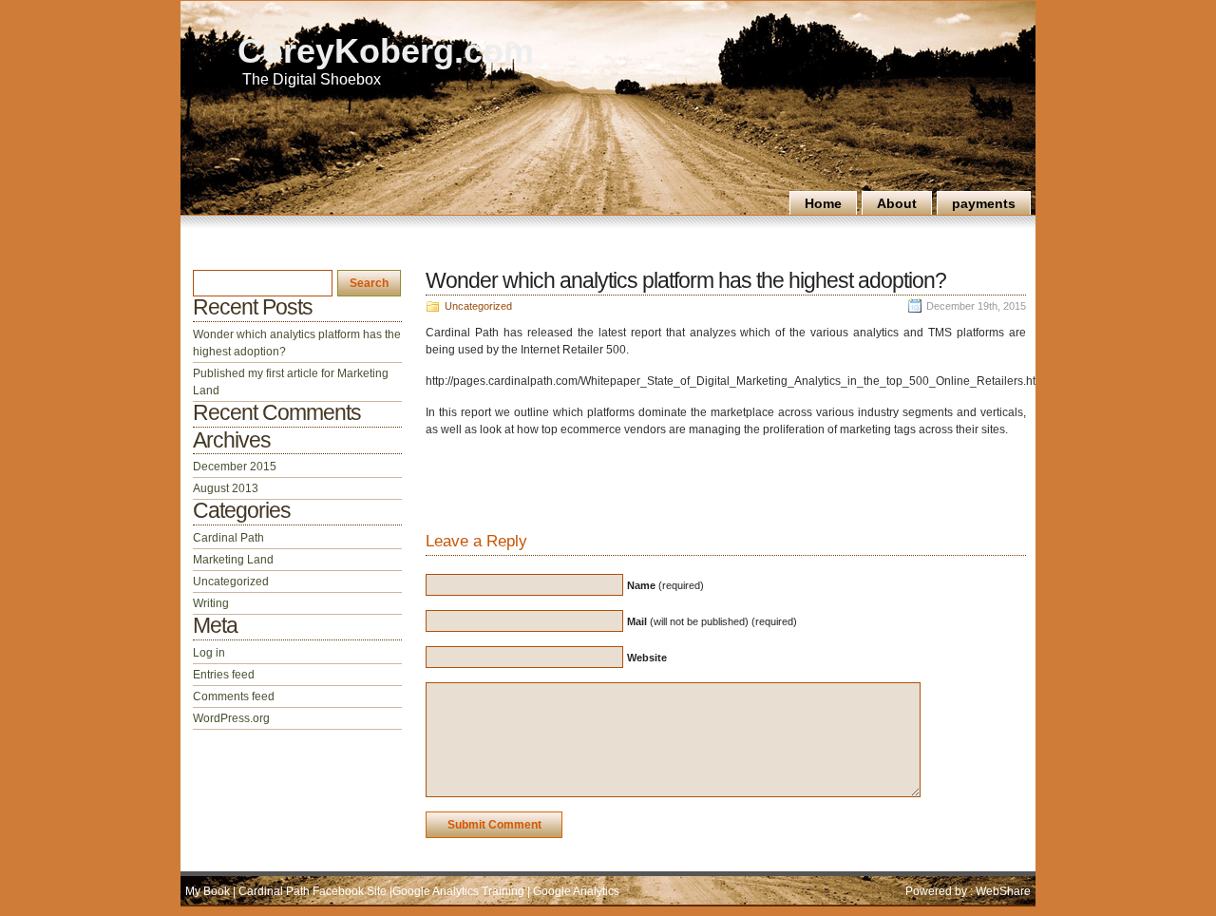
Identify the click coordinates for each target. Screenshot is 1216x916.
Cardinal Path (228, 537)
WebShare (1003, 891)
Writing (211, 603)
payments (984, 203)
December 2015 (234, 466)
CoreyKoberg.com (386, 50)
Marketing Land (233, 559)
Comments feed (234, 696)
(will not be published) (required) (712, 621)
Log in (209, 652)
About (897, 203)
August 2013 (225, 488)
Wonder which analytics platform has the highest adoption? (686, 280)
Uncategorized (478, 306)
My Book (209, 891)
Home (823, 203)
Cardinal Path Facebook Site (313, 891)
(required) (665, 585)
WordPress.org (231, 718)
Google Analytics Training (459, 891)
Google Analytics (574, 891)
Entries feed (224, 674)
